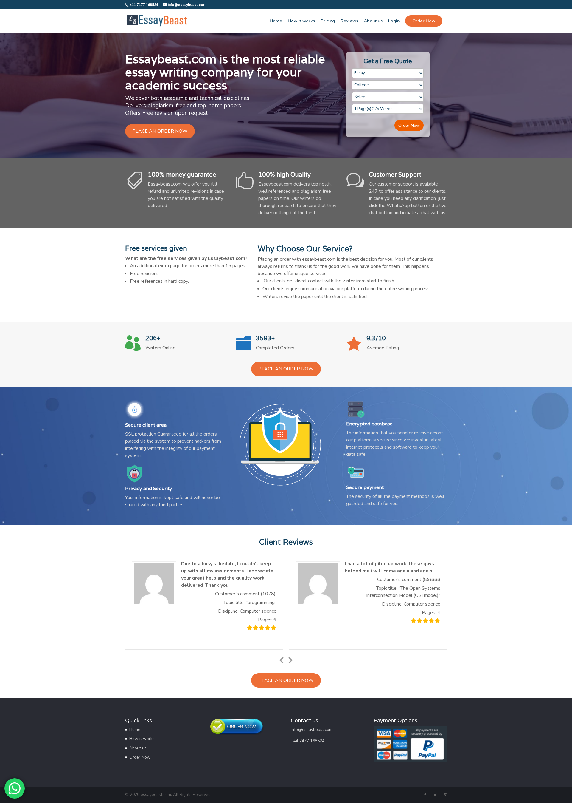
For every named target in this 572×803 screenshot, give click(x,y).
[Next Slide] (290, 659)
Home (276, 21)
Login (394, 21)
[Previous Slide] (281, 659)
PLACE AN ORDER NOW (160, 131)
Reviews (349, 21)
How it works (301, 21)
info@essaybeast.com (311, 729)
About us (373, 21)
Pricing (328, 21)
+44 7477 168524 (307, 741)
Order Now (409, 125)
